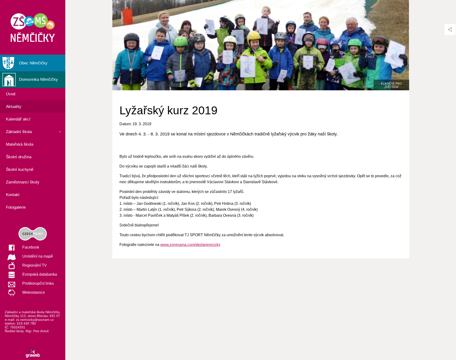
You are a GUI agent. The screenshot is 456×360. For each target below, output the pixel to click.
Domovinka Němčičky (38, 79)
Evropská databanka (39, 274)
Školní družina (18, 157)
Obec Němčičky (33, 63)
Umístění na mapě (37, 256)
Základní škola (19, 132)
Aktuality (13, 106)
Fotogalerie (16, 207)
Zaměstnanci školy (22, 182)
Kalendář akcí (18, 119)
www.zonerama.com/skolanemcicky (190, 245)
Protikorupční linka (38, 283)
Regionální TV (34, 265)
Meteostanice (33, 292)
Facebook (30, 247)
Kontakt (12, 194)
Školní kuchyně (19, 169)
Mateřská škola (19, 144)
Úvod (10, 94)
